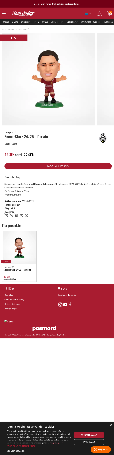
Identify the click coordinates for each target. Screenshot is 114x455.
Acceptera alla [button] (89, 435)
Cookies (63, 335)
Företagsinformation (67, 295)
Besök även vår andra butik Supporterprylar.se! (57, 4)
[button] (39, 445)
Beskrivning (12, 177)
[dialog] (57, 438)
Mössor (54, 22)
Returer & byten (12, 304)
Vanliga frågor (10, 308)
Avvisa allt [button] (89, 442)
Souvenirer (26, 22)
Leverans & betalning (14, 299)
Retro (36, 22)
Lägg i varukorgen (58, 166)
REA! (62, 22)
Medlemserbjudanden (90, 22)
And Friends (107, 22)
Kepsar (45, 22)
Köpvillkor (9, 295)
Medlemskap (72, 22)
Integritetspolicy (53, 335)
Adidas (6, 22)
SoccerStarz (22, 29)
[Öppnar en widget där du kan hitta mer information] (101, 450)
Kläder (15, 22)
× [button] (111, 425)
